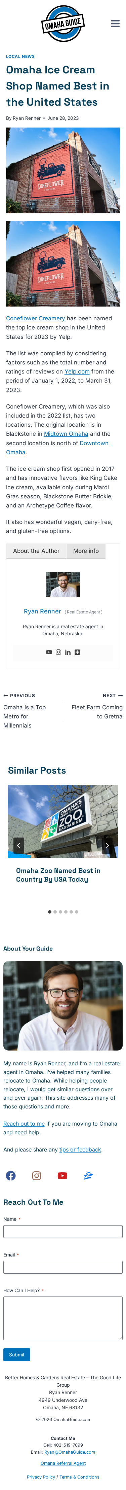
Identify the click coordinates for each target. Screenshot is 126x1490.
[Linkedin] (68, 652)
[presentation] (63, 821)
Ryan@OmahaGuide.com (69, 1452)
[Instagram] (58, 652)
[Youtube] (49, 652)
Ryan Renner (27, 118)
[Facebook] (11, 1176)
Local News (20, 56)
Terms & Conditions (79, 1477)
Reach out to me (24, 1123)
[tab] (49, 912)
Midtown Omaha (66, 433)
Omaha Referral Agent (63, 1463)
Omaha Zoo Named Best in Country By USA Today (58, 875)
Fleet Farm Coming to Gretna (97, 706)
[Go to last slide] (18, 846)
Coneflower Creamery (35, 318)
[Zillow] (88, 1176)
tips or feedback (80, 1149)
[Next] (107, 846)
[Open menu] (118, 24)
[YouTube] (62, 1176)
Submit (17, 1354)
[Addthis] (77, 652)
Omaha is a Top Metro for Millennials (24, 711)
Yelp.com (77, 371)
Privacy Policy (41, 1477)
